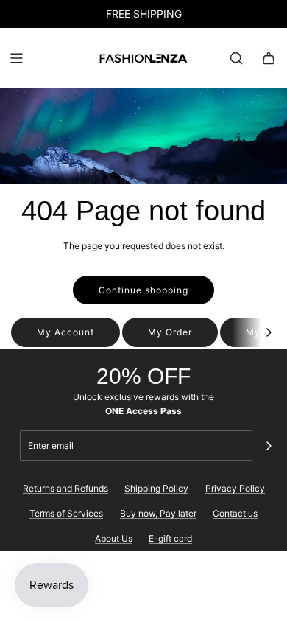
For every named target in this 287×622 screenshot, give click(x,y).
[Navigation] (16, 58)
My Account (65, 332)
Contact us (235, 513)
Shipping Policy (156, 488)
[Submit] (268, 446)
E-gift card (170, 538)
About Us (113, 538)
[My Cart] (268, 58)
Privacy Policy (235, 488)
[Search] (236, 58)
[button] (268, 332)
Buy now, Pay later (158, 513)
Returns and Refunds (65, 488)
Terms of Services (66, 513)
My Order (170, 332)
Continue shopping (143, 290)
